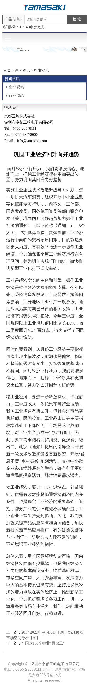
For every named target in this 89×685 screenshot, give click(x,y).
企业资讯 (16, 87)
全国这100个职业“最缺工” (43, 643)
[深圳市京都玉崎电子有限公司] (44, 7)
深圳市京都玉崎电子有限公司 (55, 664)
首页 (7, 70)
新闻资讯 (22, 70)
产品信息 (12, 19)
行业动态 (41, 70)
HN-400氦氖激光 (32, 27)
